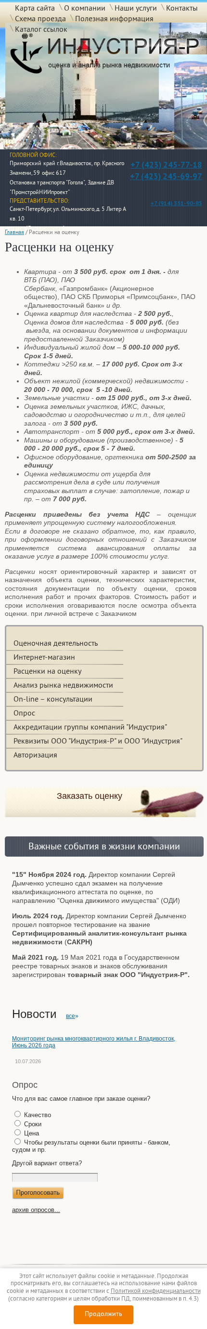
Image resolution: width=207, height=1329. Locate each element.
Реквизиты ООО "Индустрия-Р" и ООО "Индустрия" (97, 741)
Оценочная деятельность (55, 644)
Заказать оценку (89, 796)
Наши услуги (136, 8)
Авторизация (35, 755)
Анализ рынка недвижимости (63, 686)
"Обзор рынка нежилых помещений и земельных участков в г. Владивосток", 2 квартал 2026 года (96, 1053)
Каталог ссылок (41, 29)
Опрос (24, 713)
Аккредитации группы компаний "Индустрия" (90, 727)
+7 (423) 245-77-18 (166, 164)
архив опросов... (36, 1209)
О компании (84, 8)
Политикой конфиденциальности (156, 1291)
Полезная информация (114, 18)
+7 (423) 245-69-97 (166, 176)
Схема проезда (40, 18)
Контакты (182, 8)
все (70, 1016)
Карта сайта (35, 8)
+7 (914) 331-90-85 (176, 203)
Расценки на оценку (47, 672)
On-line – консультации (52, 699)
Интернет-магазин (44, 658)
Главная (14, 232)
